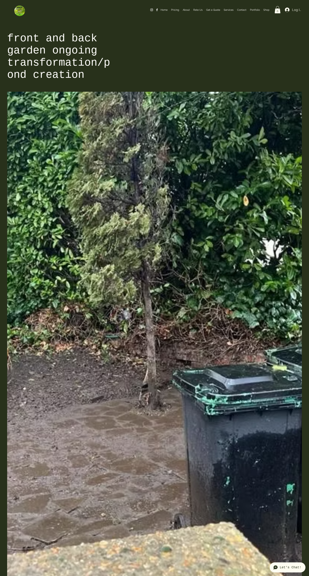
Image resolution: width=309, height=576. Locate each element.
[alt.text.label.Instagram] (151, 10)
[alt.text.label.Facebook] (157, 10)
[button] (277, 9)
